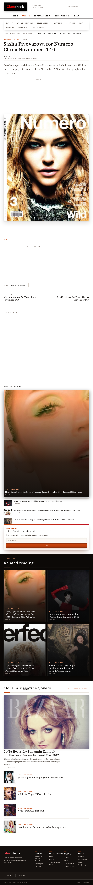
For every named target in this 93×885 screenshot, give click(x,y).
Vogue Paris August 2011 (31, 810)
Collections (38, 27)
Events (51, 859)
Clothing (70, 23)
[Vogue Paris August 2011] (10, 810)
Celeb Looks (42, 23)
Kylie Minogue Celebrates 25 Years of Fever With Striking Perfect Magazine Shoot (19, 668)
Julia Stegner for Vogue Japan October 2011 (40, 777)
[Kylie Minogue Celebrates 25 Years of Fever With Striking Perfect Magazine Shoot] (24, 650)
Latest (9, 23)
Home (15, 16)
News (12, 33)
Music (51, 865)
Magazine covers (19, 285)
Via (5, 239)
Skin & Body (23, 27)
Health (76, 16)
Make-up (10, 27)
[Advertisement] (46, 95)
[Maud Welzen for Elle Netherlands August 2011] (10, 827)
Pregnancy (82, 865)
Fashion (26, 16)
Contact (22, 875)
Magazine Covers (25, 23)
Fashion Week (69, 866)
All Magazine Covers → (78, 689)
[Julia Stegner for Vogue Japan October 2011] (10, 777)
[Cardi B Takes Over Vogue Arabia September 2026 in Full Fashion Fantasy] (68, 650)
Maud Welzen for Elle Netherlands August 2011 (42, 827)
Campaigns (57, 23)
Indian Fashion (61, 16)
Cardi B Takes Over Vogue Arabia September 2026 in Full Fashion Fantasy (62, 668)
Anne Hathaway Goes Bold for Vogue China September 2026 (64, 615)
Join (46, 545)
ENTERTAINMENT (42, 16)
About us (10, 875)
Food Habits (82, 859)
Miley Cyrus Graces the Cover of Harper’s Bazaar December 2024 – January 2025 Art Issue (20, 614)
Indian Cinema (69, 863)
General (81, 856)
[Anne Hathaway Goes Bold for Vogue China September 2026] (68, 596)
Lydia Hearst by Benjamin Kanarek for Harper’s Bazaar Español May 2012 (31, 753)
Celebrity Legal (54, 862)
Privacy (78, 882)
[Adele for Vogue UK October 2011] (10, 793)
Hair (81, 23)
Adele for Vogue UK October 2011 (35, 794)
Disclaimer (86, 882)
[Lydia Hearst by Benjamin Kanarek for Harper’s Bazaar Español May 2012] (46, 722)
